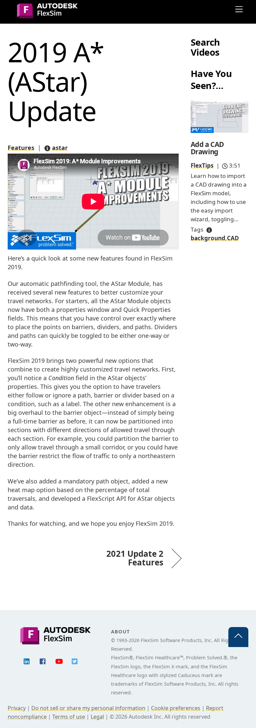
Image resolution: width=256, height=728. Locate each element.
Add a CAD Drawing (207, 148)
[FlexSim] (47, 15)
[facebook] (43, 660)
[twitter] (75, 660)
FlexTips (202, 165)
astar (60, 148)
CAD (233, 238)
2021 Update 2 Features (131, 558)
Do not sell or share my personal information (88, 708)
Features (21, 148)
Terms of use (68, 716)
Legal (97, 716)
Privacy (17, 708)
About (120, 631)
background (208, 238)
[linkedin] (27, 660)
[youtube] (59, 660)
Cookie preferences (175, 708)
